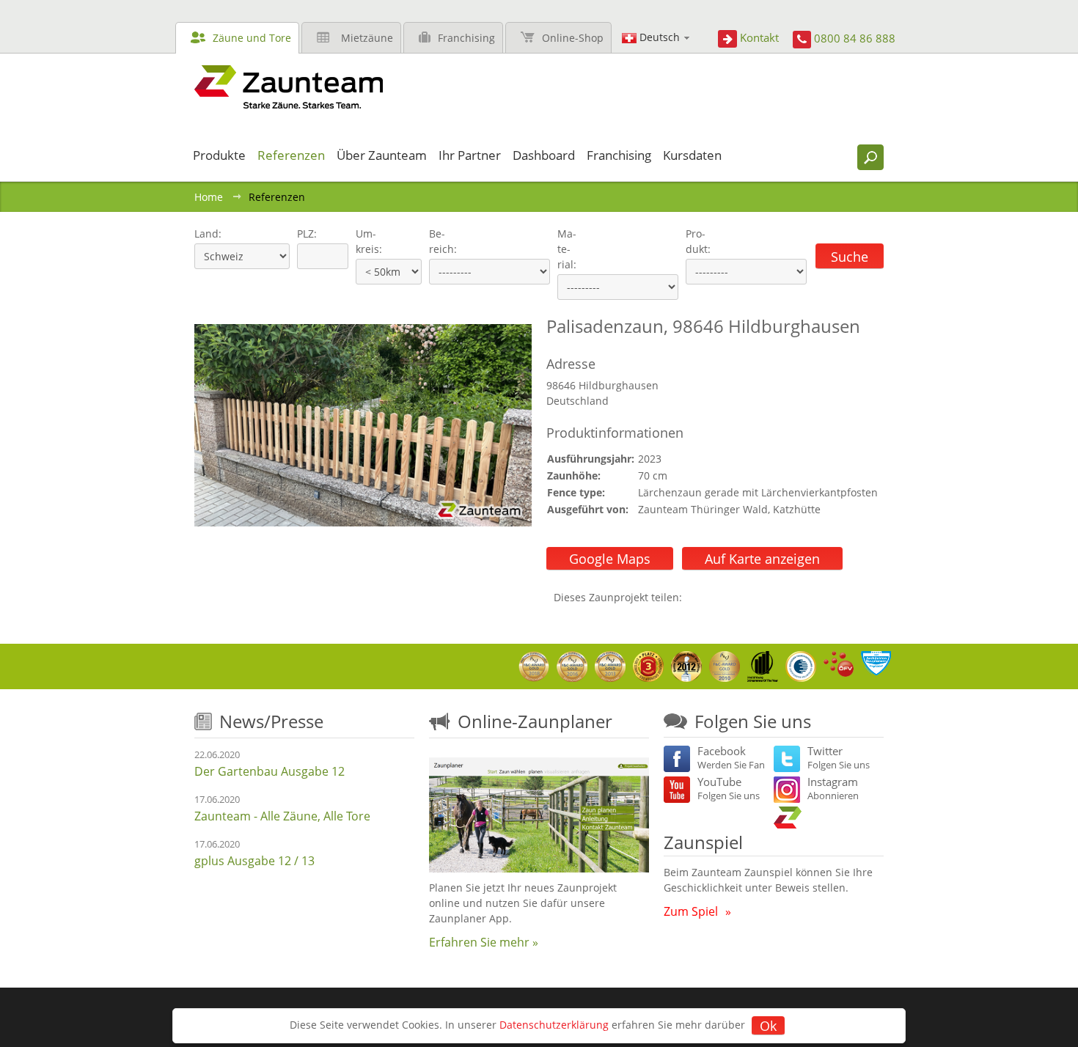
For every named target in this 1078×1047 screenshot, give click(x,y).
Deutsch (660, 37)
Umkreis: (364, 241)
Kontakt (759, 37)
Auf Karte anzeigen (762, 558)
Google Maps (609, 558)
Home (208, 197)
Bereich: (443, 241)
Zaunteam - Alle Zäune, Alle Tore (282, 816)
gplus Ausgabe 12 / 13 (254, 861)
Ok (768, 1026)
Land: (206, 233)
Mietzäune (367, 38)
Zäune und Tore (252, 38)
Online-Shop (573, 38)
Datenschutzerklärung (554, 1025)
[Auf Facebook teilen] (697, 597)
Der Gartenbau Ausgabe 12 (269, 771)
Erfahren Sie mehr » (483, 942)
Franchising (466, 38)
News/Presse (271, 721)
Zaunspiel (703, 842)
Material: (566, 249)
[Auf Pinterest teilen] (714, 597)
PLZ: (303, 233)
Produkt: (698, 241)
